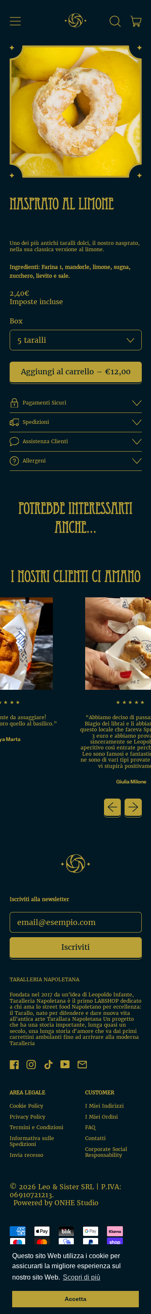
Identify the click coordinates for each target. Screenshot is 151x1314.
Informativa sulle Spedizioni (32, 1141)
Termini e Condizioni (36, 1127)
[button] (115, 21)
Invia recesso (26, 1155)
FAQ (90, 1127)
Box (16, 321)
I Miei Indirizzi (104, 1106)
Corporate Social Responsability (106, 1152)
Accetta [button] (75, 1299)
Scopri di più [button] (81, 1277)
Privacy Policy (27, 1117)
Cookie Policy (26, 1106)
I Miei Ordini (101, 1117)
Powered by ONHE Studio (56, 1202)
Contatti (95, 1138)
